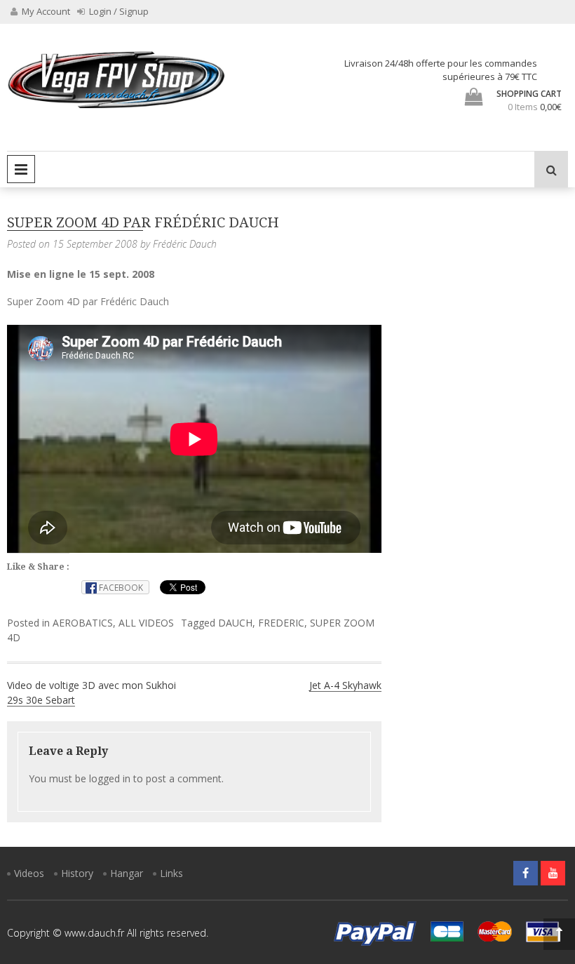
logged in (109, 778)
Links (171, 873)
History (77, 873)
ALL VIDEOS (146, 622)
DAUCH (235, 622)
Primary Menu (21, 169)
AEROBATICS (83, 622)
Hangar (126, 873)
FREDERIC (281, 622)
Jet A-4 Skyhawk (345, 685)
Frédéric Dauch (185, 243)
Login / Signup (118, 11)
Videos (29, 873)
